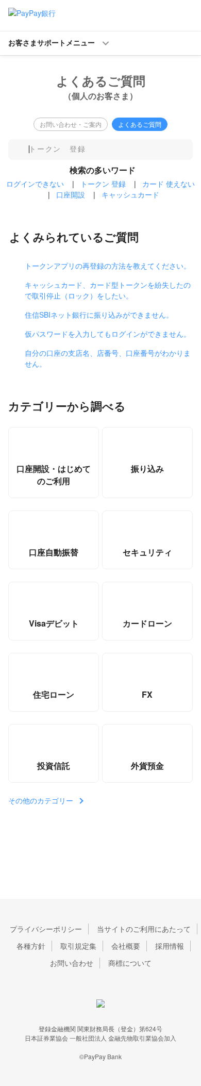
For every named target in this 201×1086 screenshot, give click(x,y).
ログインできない (35, 183)
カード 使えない (168, 183)
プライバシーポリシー (46, 929)
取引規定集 (78, 946)
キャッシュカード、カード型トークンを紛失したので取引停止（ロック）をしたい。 (108, 290)
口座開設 (70, 194)
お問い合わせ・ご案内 (71, 124)
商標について (130, 963)
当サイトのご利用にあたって (144, 929)
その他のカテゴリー (40, 800)
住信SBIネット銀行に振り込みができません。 (99, 314)
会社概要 (125, 946)
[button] (100, 43)
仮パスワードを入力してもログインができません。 (108, 333)
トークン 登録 (103, 183)
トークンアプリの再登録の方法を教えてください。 (108, 265)
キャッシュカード (130, 194)
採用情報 (169, 946)
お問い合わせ (71, 963)
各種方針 (30, 946)
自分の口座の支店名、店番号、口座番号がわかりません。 (108, 358)
